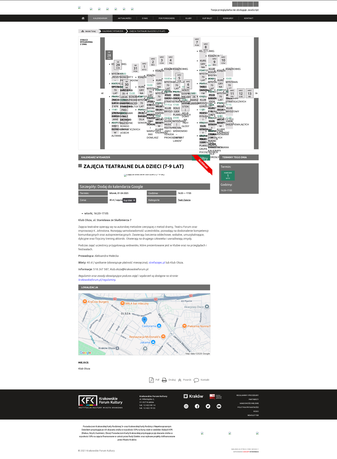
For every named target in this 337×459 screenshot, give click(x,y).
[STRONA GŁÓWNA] (83, 18)
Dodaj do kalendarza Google (120, 186)
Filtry (204, 158)
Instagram (186, 406)
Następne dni (256, 93)
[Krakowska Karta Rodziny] (202, 433)
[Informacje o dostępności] (240, 4)
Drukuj (168, 379)
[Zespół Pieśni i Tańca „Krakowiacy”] (132, 9)
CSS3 (208, 450)
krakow (193, 396)
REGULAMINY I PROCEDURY (248, 395)
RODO (256, 411)
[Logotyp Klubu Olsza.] (144, 175)
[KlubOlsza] (99, 9)
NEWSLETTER (253, 415)
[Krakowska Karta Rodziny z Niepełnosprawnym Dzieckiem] (230, 433)
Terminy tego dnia (234, 157)
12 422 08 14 (149, 405)
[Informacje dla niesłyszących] (250, 4)
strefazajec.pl (157, 262)
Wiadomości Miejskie (249, 403)
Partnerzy (254, 399)
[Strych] (116, 9)
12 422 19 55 (149, 408)
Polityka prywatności (248, 407)
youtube (219, 406)
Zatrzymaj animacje (234, 4)
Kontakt (200, 379)
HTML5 (204, 450)
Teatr (180, 200)
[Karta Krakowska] (257, 433)
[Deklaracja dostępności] (245, 4)
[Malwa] (91, 9)
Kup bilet (128, 200)
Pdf (153, 379)
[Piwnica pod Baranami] (124, 9)
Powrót (183, 379)
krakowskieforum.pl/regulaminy (96, 279)
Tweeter (208, 406)
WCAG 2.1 (218, 450)
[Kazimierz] (107, 9)
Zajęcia (187, 200)
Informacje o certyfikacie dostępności (171, 450)
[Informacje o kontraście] (256, 4)
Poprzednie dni (102, 93)
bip (216, 397)
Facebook (197, 406)
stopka (101, 402)
